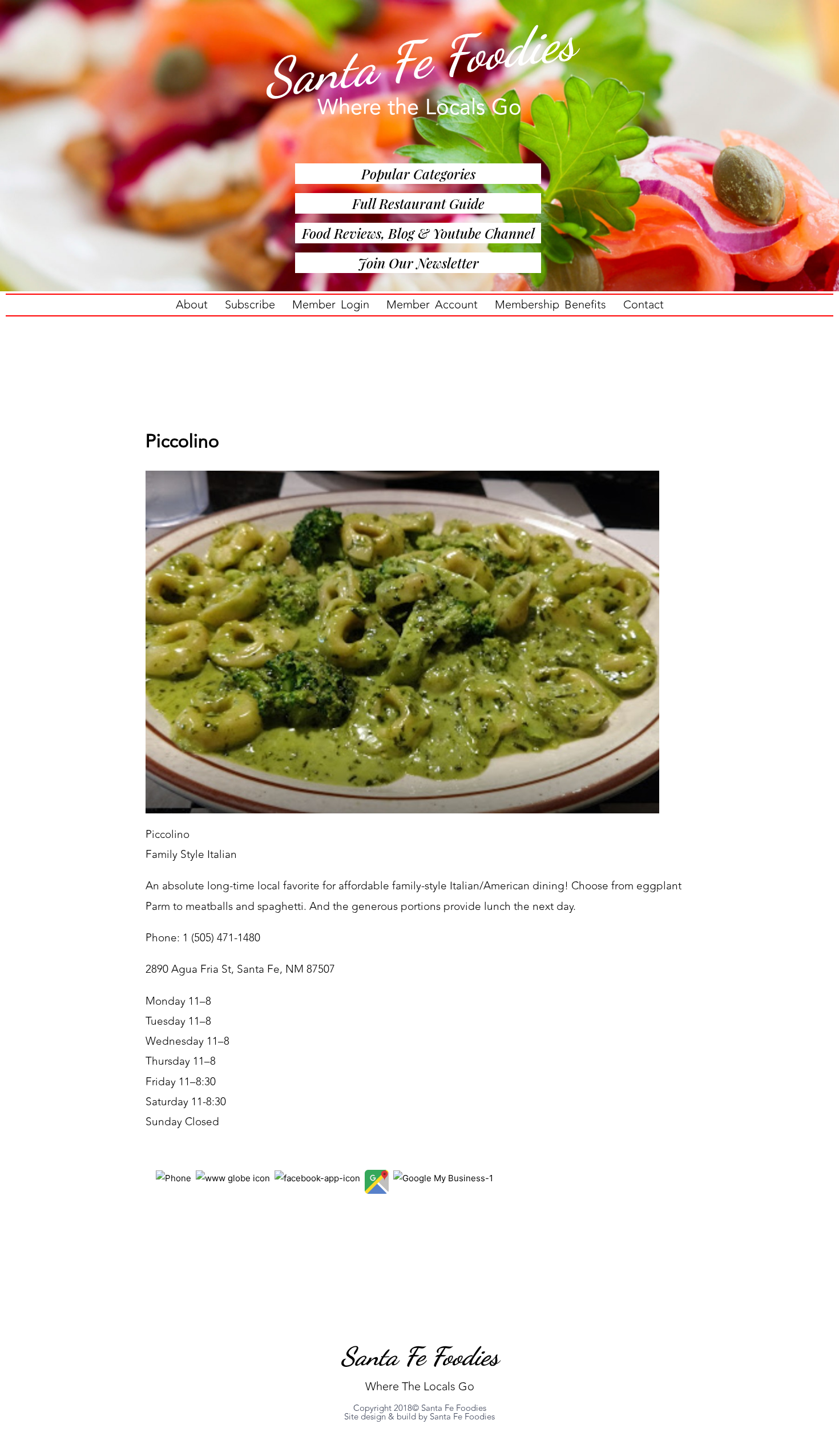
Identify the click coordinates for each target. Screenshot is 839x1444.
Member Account (432, 305)
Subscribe (250, 305)
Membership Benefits (550, 305)
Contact (643, 305)
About (192, 305)
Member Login (330, 305)
